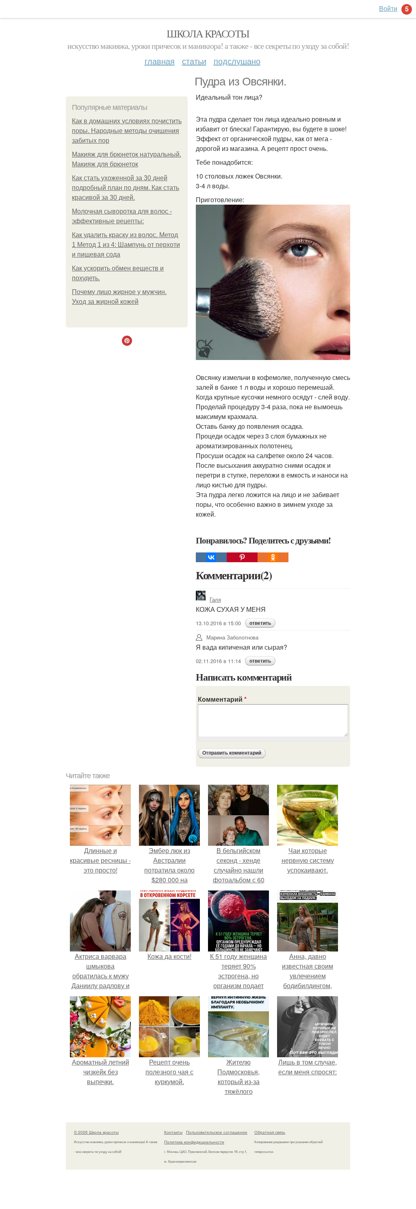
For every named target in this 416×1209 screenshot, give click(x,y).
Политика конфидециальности (194, 1142)
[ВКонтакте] (211, 557)
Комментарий (222, 699)
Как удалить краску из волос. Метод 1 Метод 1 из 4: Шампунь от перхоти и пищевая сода (126, 244)
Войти (388, 8)
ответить (260, 623)
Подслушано (237, 61)
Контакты (173, 1132)
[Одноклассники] (273, 557)
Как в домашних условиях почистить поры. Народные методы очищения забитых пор (127, 131)
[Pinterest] (242, 557)
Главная (160, 61)
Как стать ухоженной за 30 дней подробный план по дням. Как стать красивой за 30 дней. (125, 188)
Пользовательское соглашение (216, 1132)
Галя (215, 599)
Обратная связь (269, 1132)
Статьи (194, 61)
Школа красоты (208, 33)
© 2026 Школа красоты (96, 1132)
